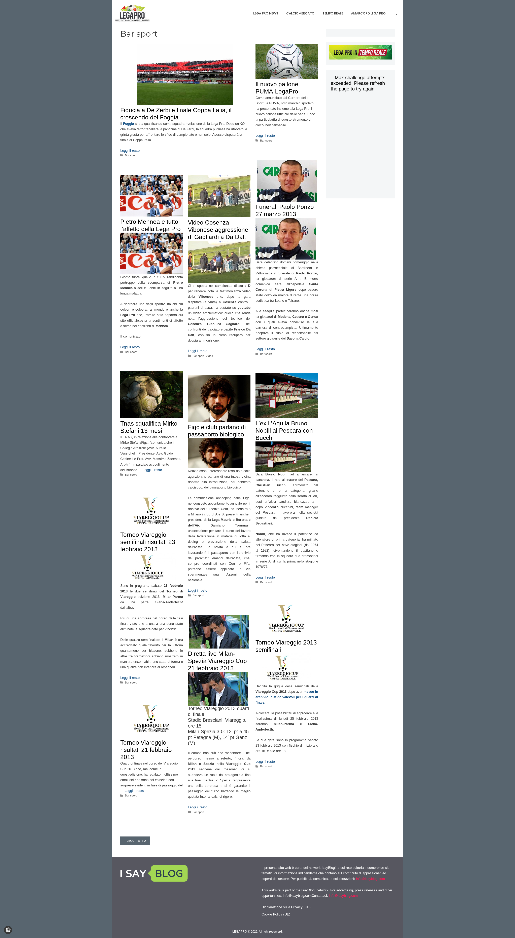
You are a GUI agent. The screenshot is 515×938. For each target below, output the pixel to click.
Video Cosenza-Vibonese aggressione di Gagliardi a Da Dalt (218, 229)
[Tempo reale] (360, 53)
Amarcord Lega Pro (368, 13)
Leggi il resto (130, 151)
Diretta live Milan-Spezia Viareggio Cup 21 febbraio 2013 (217, 660)
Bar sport (131, 155)
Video (209, 355)
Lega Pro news (265, 13)
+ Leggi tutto (135, 840)
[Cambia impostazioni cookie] (8, 930)
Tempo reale (332, 13)
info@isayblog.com (370, 879)
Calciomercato (300, 13)
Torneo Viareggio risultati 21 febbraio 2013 (146, 749)
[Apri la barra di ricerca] (395, 13)
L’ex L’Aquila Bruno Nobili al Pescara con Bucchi (284, 430)
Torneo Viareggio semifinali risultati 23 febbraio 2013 (147, 541)
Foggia (128, 124)
